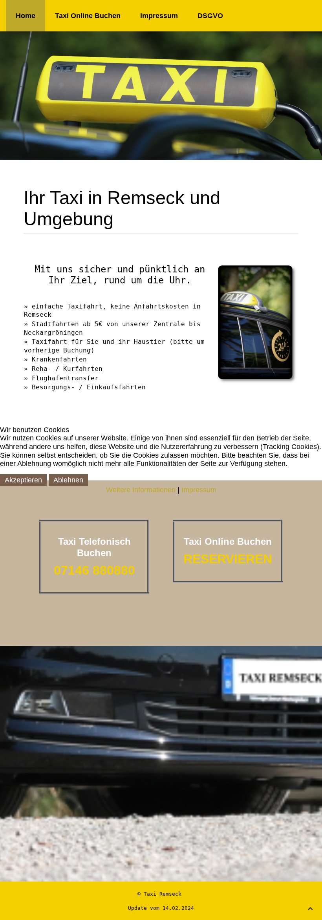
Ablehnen (68, 480)
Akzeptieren (23, 480)
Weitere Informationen (141, 490)
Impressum (198, 490)
